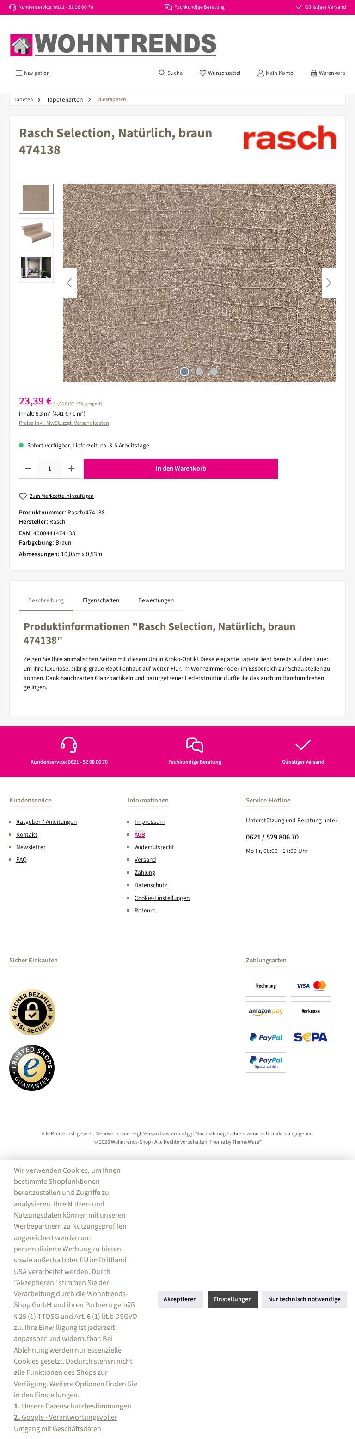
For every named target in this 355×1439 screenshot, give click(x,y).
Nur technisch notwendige (304, 1299)
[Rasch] (290, 137)
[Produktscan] (199, 283)
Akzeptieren (180, 1299)
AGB (140, 834)
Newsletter (31, 847)
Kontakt (26, 834)
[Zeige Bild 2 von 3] (199, 371)
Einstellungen (233, 1299)
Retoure (145, 910)
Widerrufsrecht (154, 847)
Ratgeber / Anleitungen (46, 821)
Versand (145, 859)
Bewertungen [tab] (156, 600)
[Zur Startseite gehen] (113, 45)
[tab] (46, 600)
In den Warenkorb (181, 468)
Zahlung (145, 872)
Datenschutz (151, 885)
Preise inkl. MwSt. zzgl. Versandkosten (64, 423)
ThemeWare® (247, 1142)
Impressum (150, 821)
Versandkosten (160, 1134)
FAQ (21, 859)
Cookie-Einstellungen (162, 898)
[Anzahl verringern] (28, 469)
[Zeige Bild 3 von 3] (214, 371)
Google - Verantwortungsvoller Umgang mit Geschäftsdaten (65, 1422)
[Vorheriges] (70, 283)
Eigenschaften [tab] (101, 600)
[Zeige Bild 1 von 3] (184, 371)
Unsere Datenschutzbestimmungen (72, 1406)
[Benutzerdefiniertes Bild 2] (32, 1068)
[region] (177, 283)
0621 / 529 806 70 (272, 837)
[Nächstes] (329, 283)
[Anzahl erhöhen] (71, 469)
